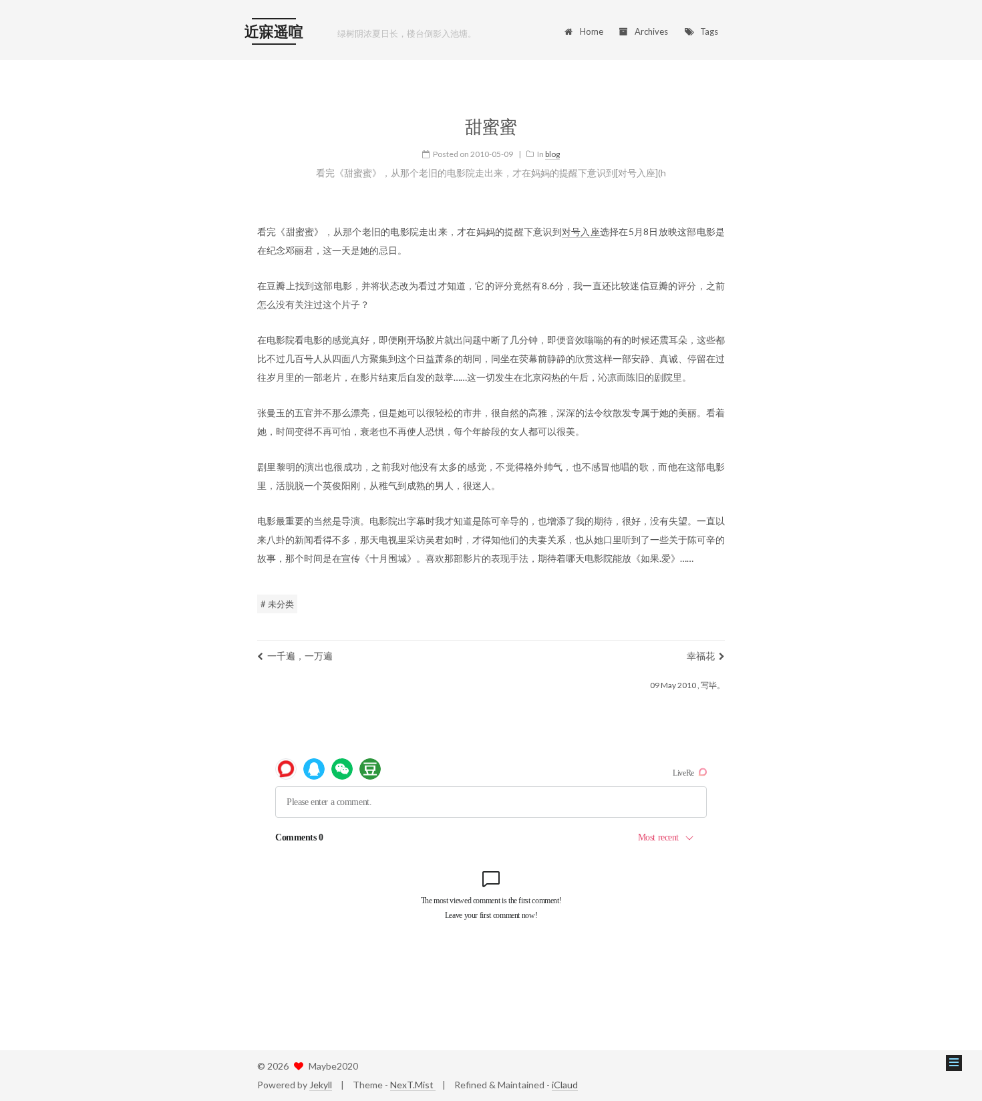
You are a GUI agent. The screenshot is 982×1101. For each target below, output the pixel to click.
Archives (651, 31)
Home (591, 31)
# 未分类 (277, 604)
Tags (709, 31)
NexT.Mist (413, 1084)
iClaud (565, 1084)
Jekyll (320, 1084)
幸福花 (701, 655)
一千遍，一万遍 (300, 655)
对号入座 (581, 231)
